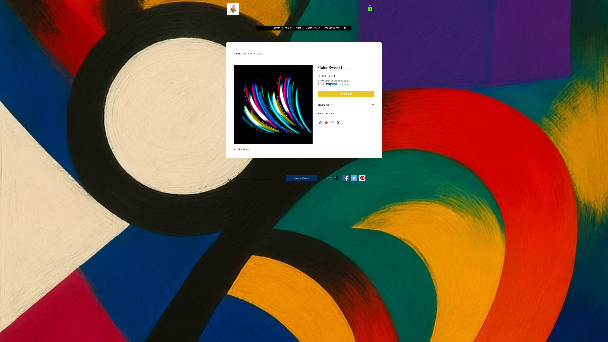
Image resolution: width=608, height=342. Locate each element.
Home (237, 53)
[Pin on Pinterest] (326, 123)
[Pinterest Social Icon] (362, 178)
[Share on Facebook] (320, 123)
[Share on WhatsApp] (332, 123)
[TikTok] (337, 178)
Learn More (343, 84)
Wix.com (274, 179)
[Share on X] (338, 123)
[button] (370, 8)
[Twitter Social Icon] (354, 178)
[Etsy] (329, 178)
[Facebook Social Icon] (345, 178)
